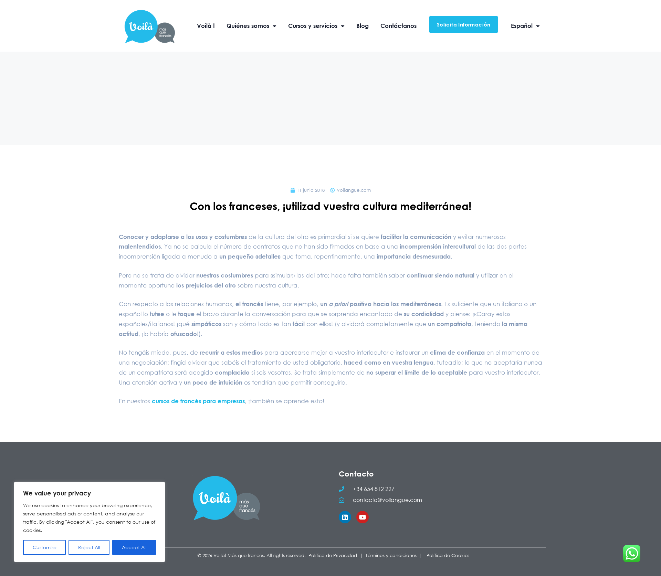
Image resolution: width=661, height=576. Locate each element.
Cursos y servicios (312, 25)
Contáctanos (398, 25)
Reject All (89, 547)
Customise (44, 547)
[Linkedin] (345, 517)
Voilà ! (206, 25)
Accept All (134, 547)
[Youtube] (362, 517)
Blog (362, 25)
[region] (89, 522)
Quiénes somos (248, 25)
